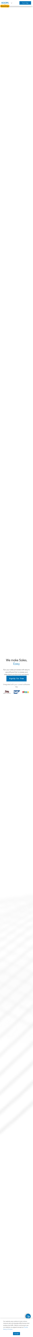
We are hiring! (5, 6)
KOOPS (5, 2)
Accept (16, 1333)
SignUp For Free (16, 678)
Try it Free (25, 3)
